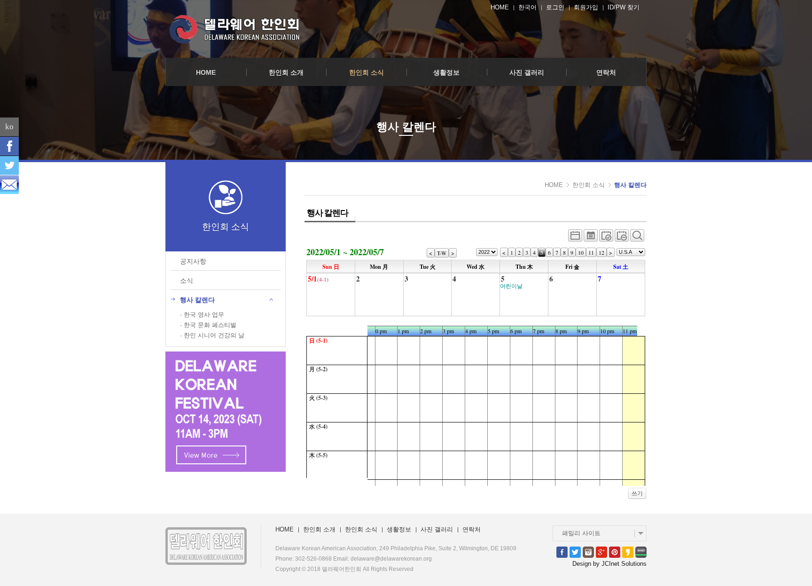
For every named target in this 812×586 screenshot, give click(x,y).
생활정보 (446, 72)
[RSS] (9, 184)
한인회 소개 (286, 72)
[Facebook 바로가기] (562, 551)
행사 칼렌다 (630, 184)
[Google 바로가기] (601, 551)
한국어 (527, 7)
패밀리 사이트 (581, 533)
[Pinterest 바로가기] (614, 551)
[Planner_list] (591, 237)
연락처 (606, 72)
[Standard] (575, 237)
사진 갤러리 (526, 72)
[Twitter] (9, 165)
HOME (500, 7)
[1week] (622, 237)
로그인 (555, 7)
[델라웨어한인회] (235, 29)
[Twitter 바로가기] (575, 551)
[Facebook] (9, 146)
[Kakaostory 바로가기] (627, 551)
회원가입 (586, 7)
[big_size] (637, 237)
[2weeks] (606, 237)
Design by (609, 563)
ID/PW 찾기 (624, 7)
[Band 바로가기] (641, 551)
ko (9, 126)
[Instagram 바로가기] (588, 551)
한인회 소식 (366, 72)
